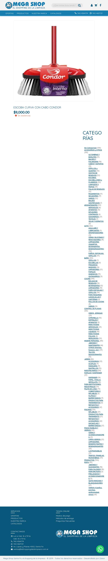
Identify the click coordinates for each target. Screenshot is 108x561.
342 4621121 (97, 13)
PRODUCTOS (23, 13)
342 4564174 (82, 13)
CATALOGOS (55, 13)
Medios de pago (63, 516)
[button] (100, 549)
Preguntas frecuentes (65, 521)
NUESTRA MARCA (39, 13)
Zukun (102, 558)
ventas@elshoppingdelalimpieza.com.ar (30, 549)
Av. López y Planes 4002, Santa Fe (28, 546)
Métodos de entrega (65, 518)
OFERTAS (9, 13)
